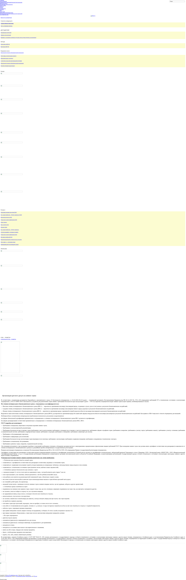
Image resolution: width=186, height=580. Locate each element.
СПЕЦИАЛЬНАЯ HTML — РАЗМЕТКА (8, 339)
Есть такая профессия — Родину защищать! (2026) (11, 214)
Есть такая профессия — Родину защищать (10, 229)
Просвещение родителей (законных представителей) (11, 13)
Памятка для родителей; (6, 35)
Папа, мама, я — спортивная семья (8, 242)
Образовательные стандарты (7, 58)
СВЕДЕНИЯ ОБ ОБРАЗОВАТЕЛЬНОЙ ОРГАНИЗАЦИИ (11, 2)
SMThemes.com (8, 576)
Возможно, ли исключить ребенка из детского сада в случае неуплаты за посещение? (18, 37)
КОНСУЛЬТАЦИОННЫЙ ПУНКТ (6, 12)
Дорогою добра (4, 227)
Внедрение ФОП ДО (5, 46)
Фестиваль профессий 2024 (6, 237)
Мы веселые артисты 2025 (6, 217)
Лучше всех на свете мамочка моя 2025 (9, 219)
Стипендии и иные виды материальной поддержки (11, 60)
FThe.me (35, 576)
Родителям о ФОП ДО (5, 44)
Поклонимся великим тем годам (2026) (9, 212)
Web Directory (29, 576)
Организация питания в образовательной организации (12, 52)
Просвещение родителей (6, 32)
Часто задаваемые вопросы (6, 25)
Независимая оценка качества (6, 4)
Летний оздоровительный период (8, 65)
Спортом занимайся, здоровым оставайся (9, 232)
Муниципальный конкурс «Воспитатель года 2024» (11, 239)
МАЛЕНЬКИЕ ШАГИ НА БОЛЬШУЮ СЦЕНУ (10, 244)
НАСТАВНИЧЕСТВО (4, 14)
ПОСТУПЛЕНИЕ (3, 1)
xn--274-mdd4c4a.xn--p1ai (12, 575)
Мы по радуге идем (5, 224)
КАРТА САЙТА (3, 5)
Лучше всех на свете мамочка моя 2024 (9, 234)
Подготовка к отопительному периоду (8, 55)
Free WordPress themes (21, 576)
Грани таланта (4, 222)
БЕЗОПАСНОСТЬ (3, 3)
